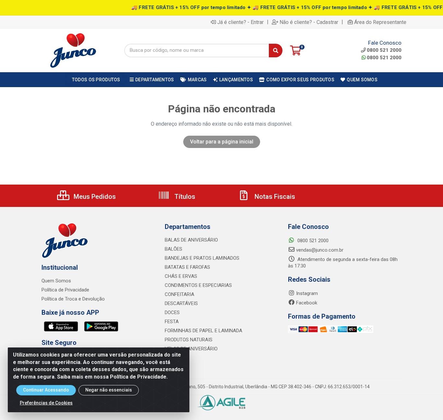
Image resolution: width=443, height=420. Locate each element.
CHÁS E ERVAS (181, 276)
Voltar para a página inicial (221, 142)
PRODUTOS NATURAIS (188, 340)
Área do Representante (380, 22)
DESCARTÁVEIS (181, 303)
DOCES (172, 312)
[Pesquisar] (275, 50)
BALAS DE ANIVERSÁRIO (191, 240)
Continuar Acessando (46, 389)
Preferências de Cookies (46, 402)
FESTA (172, 321)
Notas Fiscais (274, 196)
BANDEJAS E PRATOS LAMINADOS (202, 258)
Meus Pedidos (94, 196)
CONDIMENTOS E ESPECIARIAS (198, 285)
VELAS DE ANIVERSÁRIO (191, 349)
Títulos (184, 196)
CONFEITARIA (179, 294)
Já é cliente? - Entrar (240, 22)
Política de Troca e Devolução (73, 299)
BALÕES (173, 249)
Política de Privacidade (65, 290)
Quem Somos (56, 281)
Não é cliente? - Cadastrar (309, 22)
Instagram (307, 293)
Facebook (306, 303)
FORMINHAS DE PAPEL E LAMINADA (203, 331)
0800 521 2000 (384, 58)
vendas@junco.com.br (319, 250)
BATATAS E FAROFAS (187, 267)
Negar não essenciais (108, 389)
